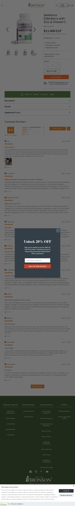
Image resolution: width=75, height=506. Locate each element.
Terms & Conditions (17, 504)
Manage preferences (66, 495)
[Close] (73, 485)
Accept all (66, 491)
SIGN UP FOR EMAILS (37, 266)
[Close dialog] (58, 230)
